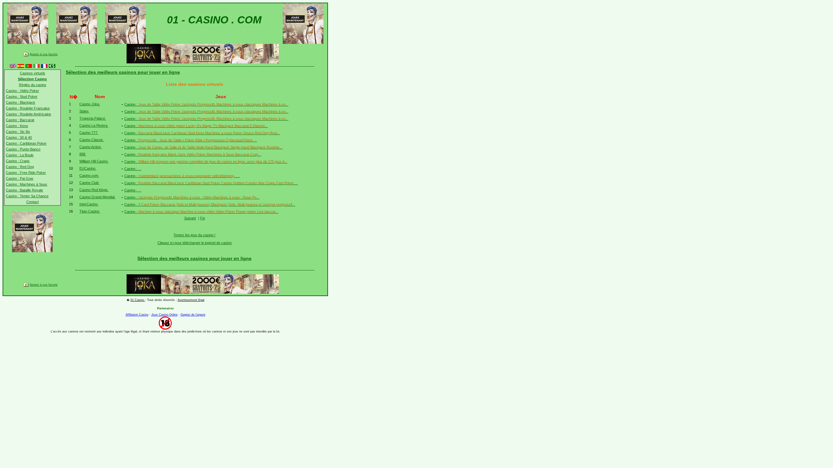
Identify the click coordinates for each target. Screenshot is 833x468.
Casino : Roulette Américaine (28, 114)
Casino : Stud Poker (21, 96)
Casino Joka (89, 104)
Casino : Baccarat (20, 120)
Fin (202, 218)
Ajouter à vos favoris (44, 54)
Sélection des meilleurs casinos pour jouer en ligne (123, 72)
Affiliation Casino (137, 314)
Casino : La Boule (20, 155)
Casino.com (89, 175)
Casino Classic (91, 140)
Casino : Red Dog (20, 167)
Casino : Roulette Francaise (28, 108)
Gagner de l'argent (193, 314)
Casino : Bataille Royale (24, 190)
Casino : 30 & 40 (19, 137)
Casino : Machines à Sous (26, 184)
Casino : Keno (17, 126)
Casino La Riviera (93, 125)
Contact (32, 202)
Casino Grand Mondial (97, 197)
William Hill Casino (94, 161)
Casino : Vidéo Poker (22, 91)
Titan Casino (89, 211)
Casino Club (89, 183)
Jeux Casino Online (164, 314)
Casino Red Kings (94, 190)
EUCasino (87, 168)
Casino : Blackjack (20, 102)
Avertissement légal (191, 300)
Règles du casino (32, 85)
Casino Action (90, 147)
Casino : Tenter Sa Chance (27, 196)
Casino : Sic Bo (18, 132)
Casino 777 (88, 133)
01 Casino (137, 300)
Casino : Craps (18, 161)
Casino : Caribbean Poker (26, 143)
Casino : (206, 104)
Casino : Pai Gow (19, 178)
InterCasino (89, 204)
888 (82, 154)
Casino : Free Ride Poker (26, 173)
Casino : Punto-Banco (23, 149)
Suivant (190, 218)
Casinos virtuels (32, 73)
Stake (84, 111)
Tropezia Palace (92, 118)
